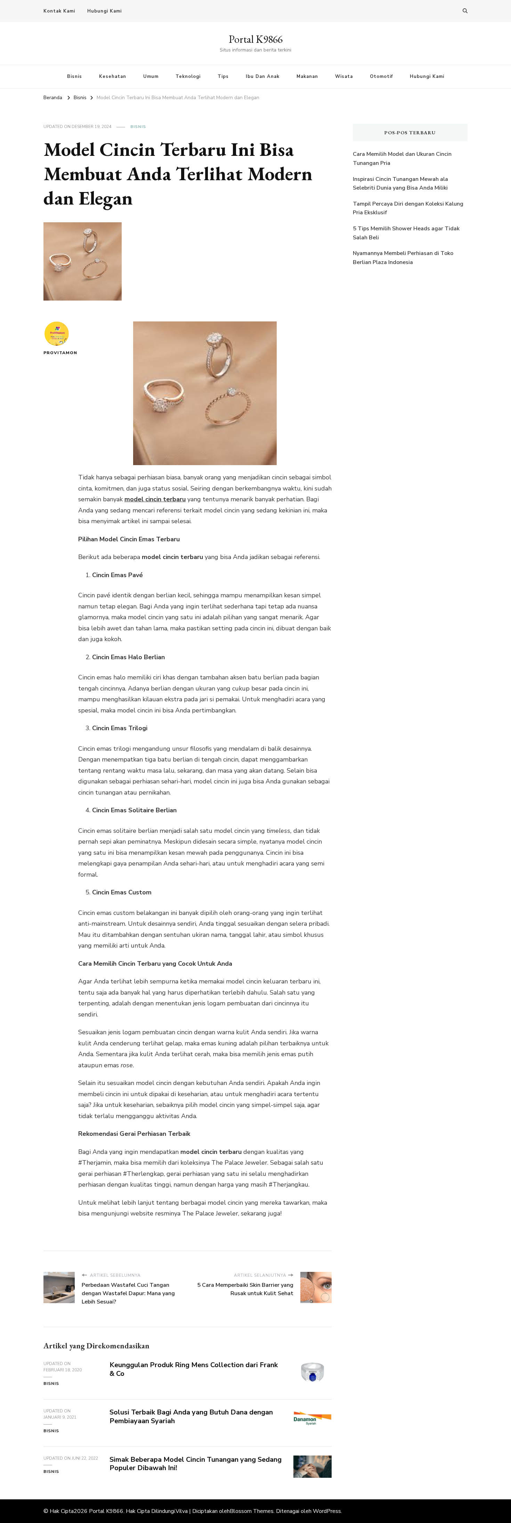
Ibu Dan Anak (262, 76)
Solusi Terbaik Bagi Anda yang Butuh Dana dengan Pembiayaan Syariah (191, 1417)
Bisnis (74, 76)
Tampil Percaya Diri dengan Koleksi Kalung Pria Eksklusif (408, 208)
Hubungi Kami (104, 11)
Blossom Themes (252, 1511)
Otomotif (381, 76)
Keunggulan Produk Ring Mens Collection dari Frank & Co (194, 1369)
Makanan (307, 76)
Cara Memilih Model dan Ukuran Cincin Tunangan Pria (402, 158)
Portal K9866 (256, 39)
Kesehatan (112, 76)
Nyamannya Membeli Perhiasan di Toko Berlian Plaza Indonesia (403, 257)
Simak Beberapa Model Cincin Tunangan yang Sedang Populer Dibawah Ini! (196, 1464)
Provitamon (56, 353)
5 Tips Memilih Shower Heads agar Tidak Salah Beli (406, 233)
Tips (223, 76)
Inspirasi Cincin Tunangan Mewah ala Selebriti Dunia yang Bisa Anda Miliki (400, 183)
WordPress (327, 1511)
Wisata (344, 76)
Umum (151, 76)
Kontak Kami (59, 11)
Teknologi (188, 76)
